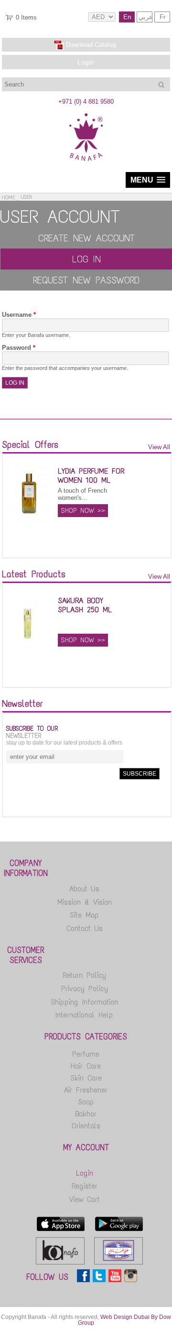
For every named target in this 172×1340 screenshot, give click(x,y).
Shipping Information (84, 1001)
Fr (162, 17)
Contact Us (84, 928)
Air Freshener (86, 1089)
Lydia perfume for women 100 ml (91, 475)
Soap (86, 1101)
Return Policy (84, 975)
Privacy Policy (84, 988)
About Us (84, 888)
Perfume (85, 1054)
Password (18, 347)
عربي (145, 17)
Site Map (84, 914)
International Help (84, 1014)
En (127, 17)
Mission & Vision (84, 902)
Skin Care (86, 1077)
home (8, 197)
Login (85, 62)
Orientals (86, 1125)
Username (19, 314)
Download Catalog (91, 44)
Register (84, 1185)
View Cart (84, 1199)
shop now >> (83, 511)
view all (159, 447)
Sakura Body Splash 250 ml (85, 605)
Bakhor (86, 1113)
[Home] (86, 158)
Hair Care (86, 1065)
